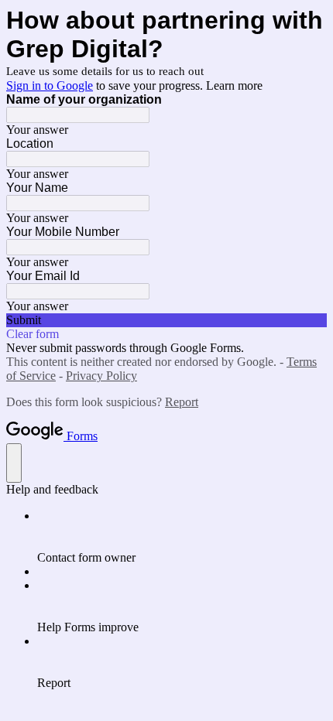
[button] (166, 320)
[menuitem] (182, 537)
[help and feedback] (14, 463)
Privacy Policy (101, 375)
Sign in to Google (49, 85)
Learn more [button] (234, 85)
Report (181, 401)
